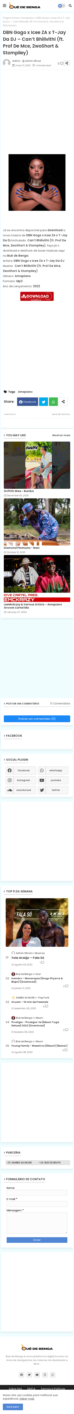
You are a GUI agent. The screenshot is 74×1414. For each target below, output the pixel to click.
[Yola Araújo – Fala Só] (37, 922)
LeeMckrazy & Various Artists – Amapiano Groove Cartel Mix (33, 606)
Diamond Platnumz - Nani (21, 548)
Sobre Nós (15, 1389)
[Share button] (63, 401)
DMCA (31, 1389)
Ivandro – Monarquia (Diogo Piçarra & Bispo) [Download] (37, 980)
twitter (56, 790)
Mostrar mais (61, 435)
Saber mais (27, 1399)
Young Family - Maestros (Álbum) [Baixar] (39, 1046)
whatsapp (56, 770)
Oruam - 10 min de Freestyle (29, 1002)
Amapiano (27, 18)
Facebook (30, 402)
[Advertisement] (37, 109)
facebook (24, 770)
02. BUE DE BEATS (50, 1162)
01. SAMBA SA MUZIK (20, 1162)
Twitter (43, 401)
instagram (23, 780)
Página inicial (11, 18)
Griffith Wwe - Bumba (19, 491)
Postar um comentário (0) (37, 719)
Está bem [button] (13, 1407)
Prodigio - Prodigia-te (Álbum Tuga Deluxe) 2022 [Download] (35, 1024)
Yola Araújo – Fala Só (27, 958)
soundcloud (23, 790)
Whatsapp (53, 401)
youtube (56, 780)
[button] (70, 5)
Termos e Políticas (53, 1389)
